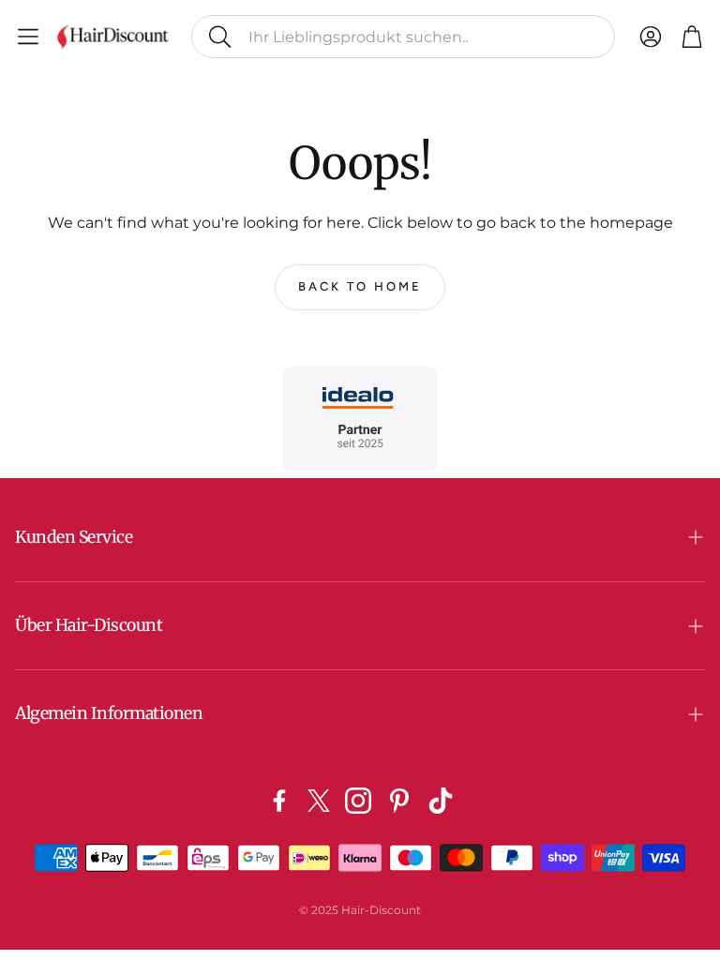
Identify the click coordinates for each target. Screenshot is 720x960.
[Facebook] (279, 801)
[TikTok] (441, 801)
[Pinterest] (399, 801)
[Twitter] (319, 800)
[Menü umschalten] (28, 36)
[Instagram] (358, 801)
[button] (403, 36)
